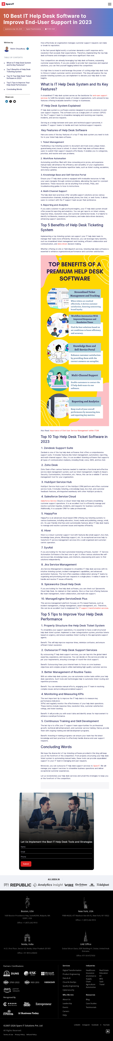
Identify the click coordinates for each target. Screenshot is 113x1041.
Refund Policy (31, 1035)
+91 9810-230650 (30, 953)
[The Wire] (68, 885)
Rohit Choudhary (17, 49)
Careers (66, 1011)
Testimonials (91, 1007)
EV (100, 976)
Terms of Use (8, 1035)
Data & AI (66, 978)
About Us (66, 999)
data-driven (62, 244)
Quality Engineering (71, 986)
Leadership (67, 1003)
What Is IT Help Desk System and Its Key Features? (19, 64)
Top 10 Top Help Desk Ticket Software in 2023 (19, 77)
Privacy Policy (20, 1035)
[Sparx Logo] (8, 4)
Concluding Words (14, 89)
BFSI (101, 979)
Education (103, 973)
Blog (88, 999)
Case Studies (91, 1003)
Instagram (86, 1025)
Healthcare (90, 970)
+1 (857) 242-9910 (30, 922)
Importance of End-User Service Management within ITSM (74, 431)
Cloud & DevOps (69, 982)
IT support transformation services (93, 608)
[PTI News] (6, 885)
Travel (101, 984)
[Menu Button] (109, 4)
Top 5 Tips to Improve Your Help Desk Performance (18, 84)
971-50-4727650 (88, 955)
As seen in (54, 879)
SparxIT (96, 766)
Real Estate (104, 970)
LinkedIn (77, 1025)
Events (65, 1007)
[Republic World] (20, 885)
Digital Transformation (72, 970)
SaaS (101, 981)
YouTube (106, 1025)
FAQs (65, 1015)
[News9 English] (92, 885)
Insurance (90, 973)
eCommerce (91, 976)
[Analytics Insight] (48, 885)
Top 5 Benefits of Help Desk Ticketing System (18, 70)
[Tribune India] (81, 885)
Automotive (91, 987)
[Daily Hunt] (103, 885)
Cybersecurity (68, 990)
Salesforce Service (48, 501)
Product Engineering (71, 974)
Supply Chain (89, 980)
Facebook (95, 1025)
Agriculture (90, 984)
